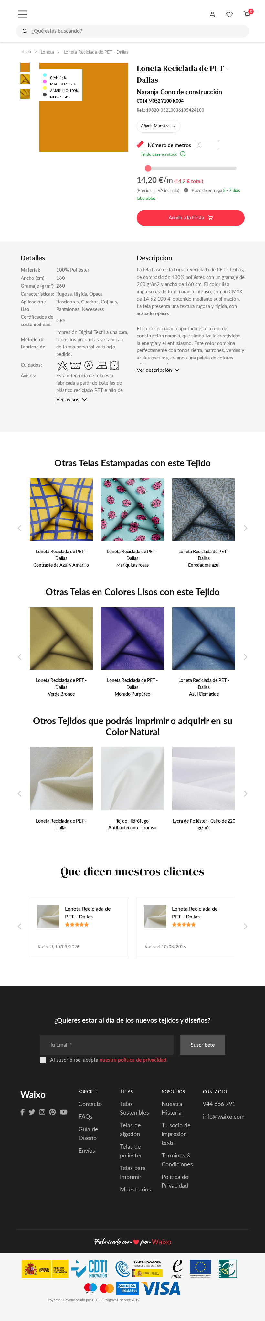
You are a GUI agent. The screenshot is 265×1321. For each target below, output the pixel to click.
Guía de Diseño (88, 1134)
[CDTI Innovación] (67, 1270)
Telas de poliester (131, 1151)
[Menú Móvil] (21, 14)
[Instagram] (42, 1112)
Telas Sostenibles (134, 1108)
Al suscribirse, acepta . (109, 1060)
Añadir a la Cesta (187, 217)
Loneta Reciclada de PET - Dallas (88, 912)
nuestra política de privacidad (133, 1060)
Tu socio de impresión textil (176, 1134)
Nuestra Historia (172, 1108)
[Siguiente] (245, 528)
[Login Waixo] (212, 14)
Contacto (90, 1104)
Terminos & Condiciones (177, 1160)
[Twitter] (31, 1112)
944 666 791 (219, 1104)
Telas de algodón (130, 1130)
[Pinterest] (52, 1112)
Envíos (87, 1151)
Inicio (25, 52)
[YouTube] (64, 1112)
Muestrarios (135, 1190)
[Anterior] (20, 528)
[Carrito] (247, 14)
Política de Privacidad (175, 1181)
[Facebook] (22, 1112)
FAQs (85, 1117)
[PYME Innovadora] (142, 1270)
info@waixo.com (224, 1117)
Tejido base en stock (159, 155)
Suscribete (203, 1045)
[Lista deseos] (230, 14)
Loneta (47, 52)
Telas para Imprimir (133, 1173)
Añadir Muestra (155, 126)
